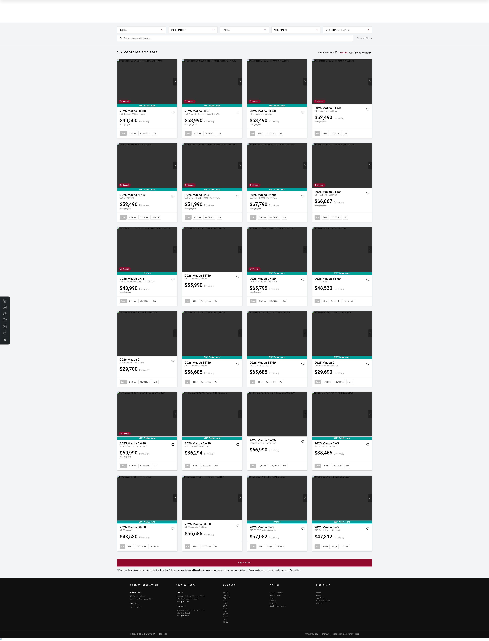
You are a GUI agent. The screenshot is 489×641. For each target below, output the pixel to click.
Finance (319, 603)
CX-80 (225, 614)
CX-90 (225, 617)
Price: (225, 30)
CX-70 (225, 611)
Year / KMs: (279, 30)
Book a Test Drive (323, 601)
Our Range (320, 598)
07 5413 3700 (135, 608)
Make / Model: (177, 30)
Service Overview (276, 593)
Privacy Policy (311, 634)
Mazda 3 (226, 595)
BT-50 (225, 622)
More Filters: (331, 30)
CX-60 (225, 609)
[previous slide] (119, 81)
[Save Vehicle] (172, 113)
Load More (244, 562)
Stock (318, 593)
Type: (122, 30)
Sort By (344, 52)
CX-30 (225, 603)
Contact (273, 601)
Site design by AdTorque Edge (346, 634)
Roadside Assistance (278, 606)
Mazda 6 (226, 598)
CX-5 (225, 606)
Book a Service (275, 595)
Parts (272, 598)
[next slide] (175, 81)
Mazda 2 (226, 593)
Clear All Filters (364, 38)
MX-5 (225, 619)
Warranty (273, 603)
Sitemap (325, 634)
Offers (318, 595)
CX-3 (225, 601)
